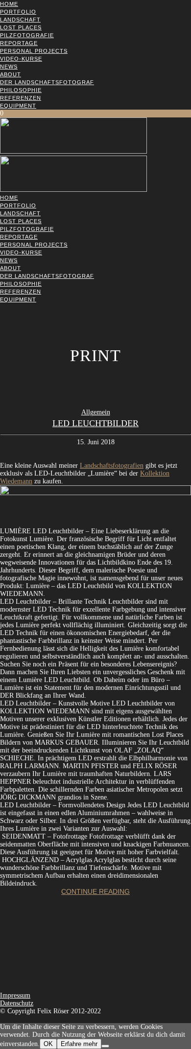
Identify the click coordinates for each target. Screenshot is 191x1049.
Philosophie (21, 90)
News (9, 66)
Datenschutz (16, 1003)
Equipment (18, 106)
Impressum (15, 995)
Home (9, 4)
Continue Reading (95, 891)
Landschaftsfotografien (111, 465)
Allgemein (95, 412)
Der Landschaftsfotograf (47, 82)
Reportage (19, 43)
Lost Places (21, 27)
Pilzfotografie (27, 35)
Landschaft (20, 20)
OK (48, 1044)
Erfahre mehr (79, 1044)
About (10, 74)
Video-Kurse (21, 59)
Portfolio (18, 12)
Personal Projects (34, 51)
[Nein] (105, 1046)
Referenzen (20, 98)
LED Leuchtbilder (95, 423)
